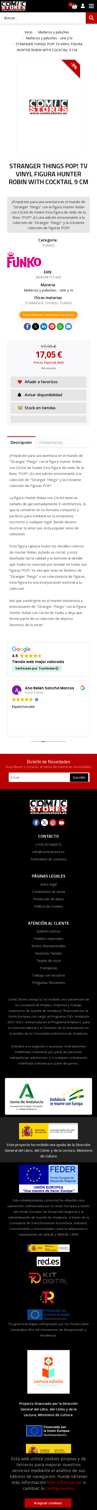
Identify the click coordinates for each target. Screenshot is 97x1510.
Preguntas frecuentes (48, 982)
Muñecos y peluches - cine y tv (49, 38)
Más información (64, 1482)
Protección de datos (48, 899)
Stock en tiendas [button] (40, 407)
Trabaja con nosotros (48, 975)
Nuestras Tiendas (48, 953)
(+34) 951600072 (48, 844)
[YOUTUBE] (61, 822)
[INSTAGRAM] (53, 822)
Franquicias (48, 968)
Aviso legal (48, 884)
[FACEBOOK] (36, 822)
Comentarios (51, 442)
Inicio (28, 32)
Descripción (21, 442)
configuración (59, 1488)
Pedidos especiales (48, 938)
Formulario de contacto (49, 859)
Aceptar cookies (48, 1503)
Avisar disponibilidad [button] (43, 394)
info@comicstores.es (48, 852)
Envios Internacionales (49, 946)
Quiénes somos (48, 931)
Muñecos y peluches (53, 32)
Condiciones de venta (48, 891)
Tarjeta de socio (48, 960)
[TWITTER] (44, 822)
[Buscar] (91, 18)
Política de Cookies (48, 906)
